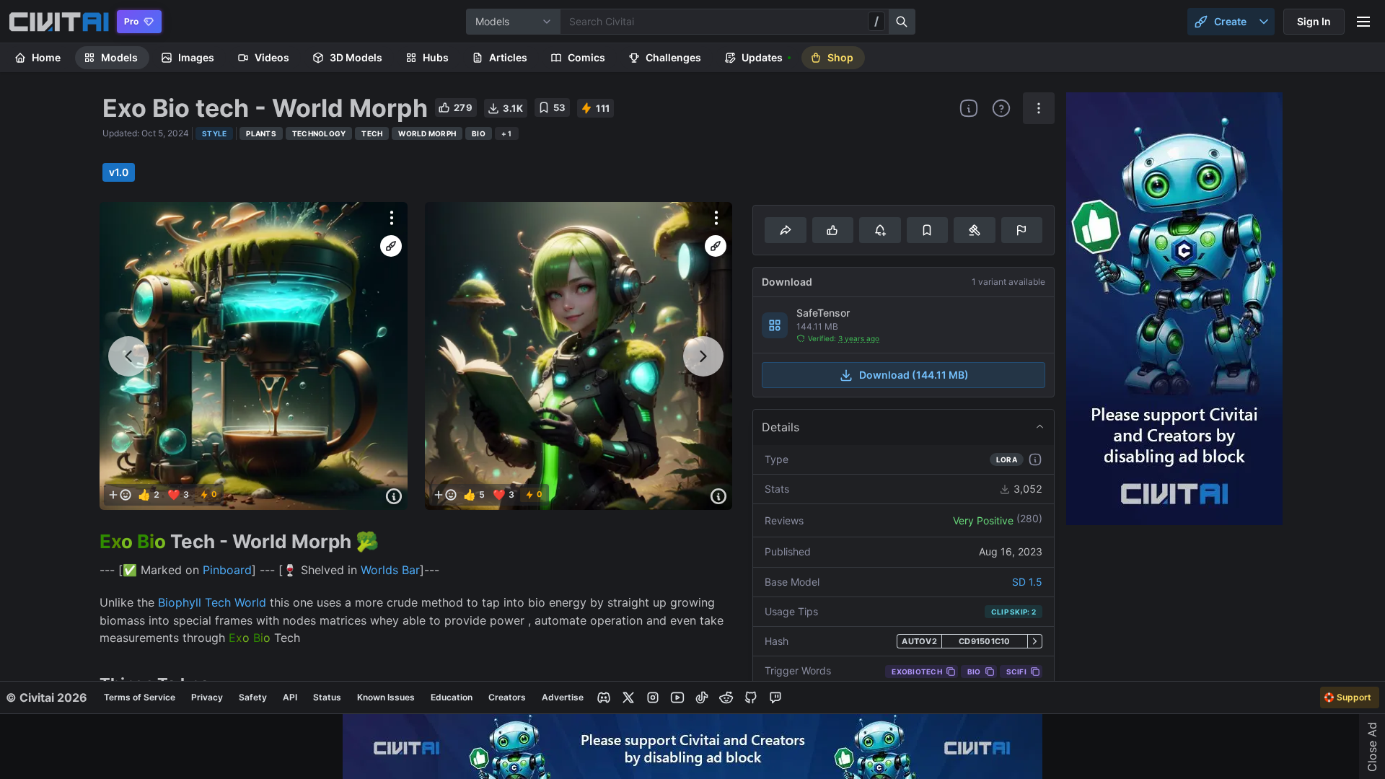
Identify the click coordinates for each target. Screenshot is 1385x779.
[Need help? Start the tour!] (1001, 108)
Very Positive (983, 520)
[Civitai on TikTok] (702, 697)
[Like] (832, 230)
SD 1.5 (1027, 582)
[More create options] (1264, 21)
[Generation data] (394, 496)
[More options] (392, 218)
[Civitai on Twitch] (775, 697)
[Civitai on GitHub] (751, 697)
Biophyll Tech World (214, 602)
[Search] (902, 22)
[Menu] (1363, 22)
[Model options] (1039, 108)
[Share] (785, 230)
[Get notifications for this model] (879, 230)
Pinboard (227, 570)
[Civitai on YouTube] (677, 697)
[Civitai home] (59, 21)
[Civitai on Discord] (604, 697)
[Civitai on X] (628, 697)
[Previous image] (128, 356)
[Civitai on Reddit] (726, 697)
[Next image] (703, 356)
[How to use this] (1035, 459)
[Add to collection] (927, 230)
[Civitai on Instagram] (653, 697)
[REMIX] (391, 246)
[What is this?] (969, 108)
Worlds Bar (390, 570)
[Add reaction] (120, 495)
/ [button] (876, 21)
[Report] (1021, 230)
